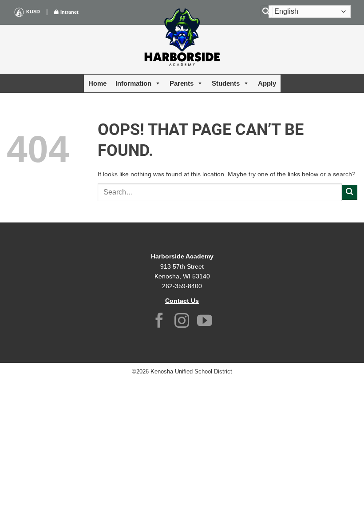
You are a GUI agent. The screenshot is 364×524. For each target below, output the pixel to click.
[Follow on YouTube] (204, 322)
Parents (182, 83)
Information (133, 83)
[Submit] (349, 192)
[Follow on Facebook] (159, 322)
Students (226, 83)
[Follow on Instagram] (182, 322)
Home (97, 83)
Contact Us (182, 300)
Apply (267, 83)
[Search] (266, 11)
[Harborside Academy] (182, 38)
